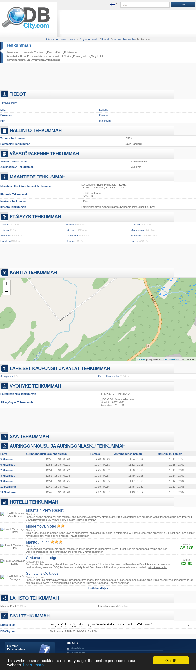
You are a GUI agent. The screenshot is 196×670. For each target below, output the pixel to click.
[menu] (114, 4)
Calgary (135, 224)
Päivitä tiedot (9, 103)
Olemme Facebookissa (16, 647)
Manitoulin (105, 120)
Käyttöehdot (77, 648)
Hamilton (5, 241)
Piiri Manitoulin (70, 52)
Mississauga (138, 230)
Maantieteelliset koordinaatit (50, 56)
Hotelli (100, 56)
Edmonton (71, 230)
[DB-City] (26, 28)
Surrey (135, 241)
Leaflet (141, 359)
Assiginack (36, 60)
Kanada (103, 109)
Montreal (71, 224)
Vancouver (72, 235)
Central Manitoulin (52, 60)
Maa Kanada (40, 52)
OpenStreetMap (171, 359)
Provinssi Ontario (55, 52)
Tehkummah (18, 45)
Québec (70, 241)
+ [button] (6, 284)
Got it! (170, 660)
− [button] (6, 291)
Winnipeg (5, 235)
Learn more (33, 664)
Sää (93, 56)
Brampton (136, 235)
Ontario (103, 115)
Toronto (4, 224)
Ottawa (4, 230)
